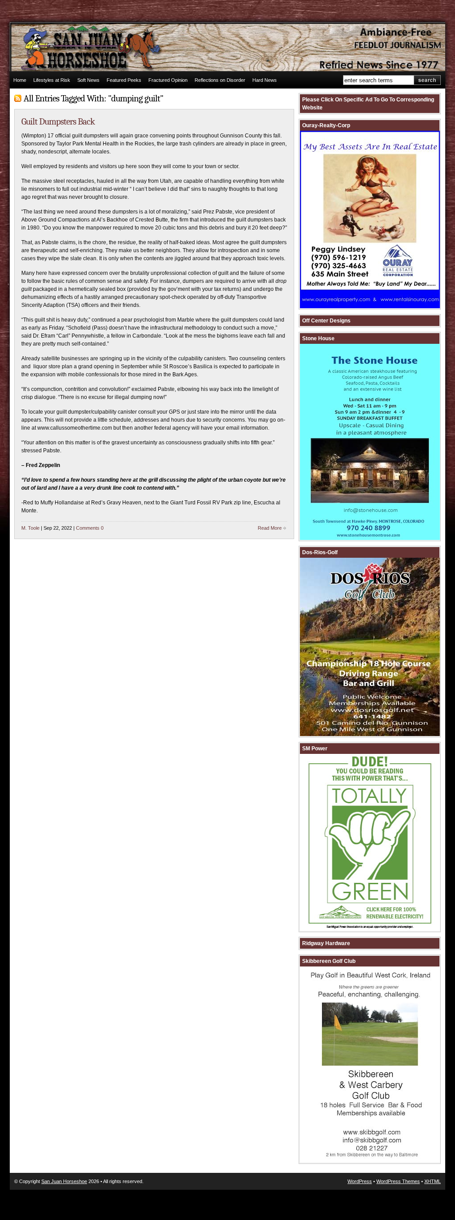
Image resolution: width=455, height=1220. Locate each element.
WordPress (359, 1181)
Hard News (264, 80)
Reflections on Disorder (220, 80)
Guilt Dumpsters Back (58, 121)
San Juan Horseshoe (64, 1181)
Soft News (88, 80)
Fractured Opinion (168, 80)
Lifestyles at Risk (51, 80)
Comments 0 (90, 528)
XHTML (432, 1181)
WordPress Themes (398, 1181)
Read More (270, 528)
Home (19, 80)
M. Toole (30, 528)
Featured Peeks (124, 80)
